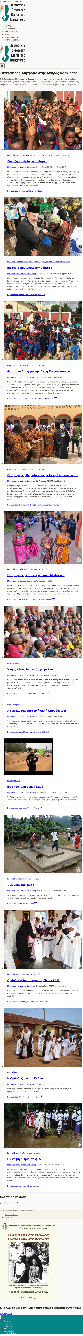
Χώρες (7, 34)
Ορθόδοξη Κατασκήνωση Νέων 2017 (33, 980)
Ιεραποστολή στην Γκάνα (25, 786)
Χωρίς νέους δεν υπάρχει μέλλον (31, 669)
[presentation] (43, 121)
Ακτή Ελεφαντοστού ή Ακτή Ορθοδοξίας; (36, 710)
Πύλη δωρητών (11, 37)
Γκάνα (10, 155)
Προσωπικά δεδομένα (11, 1215)
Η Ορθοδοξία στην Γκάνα (25, 1078)
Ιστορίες (37, 155)
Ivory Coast (11, 365)
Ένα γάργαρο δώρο (20, 885)
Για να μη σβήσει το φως (24, 1159)
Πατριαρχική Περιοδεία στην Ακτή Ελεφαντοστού (42, 475)
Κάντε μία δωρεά (12, 40)
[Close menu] (0, 1317)
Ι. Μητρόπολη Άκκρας (23, 155)
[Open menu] (2, 65)
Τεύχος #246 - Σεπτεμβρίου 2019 (56, 262)
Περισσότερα (24, 191)
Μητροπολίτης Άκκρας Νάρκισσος (21, 167)
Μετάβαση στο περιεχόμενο (11, 1)
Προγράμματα (11, 32)
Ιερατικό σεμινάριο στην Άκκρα (29, 267)
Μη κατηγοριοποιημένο (17, 663)
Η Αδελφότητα (11, 29)
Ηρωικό (17, 569)
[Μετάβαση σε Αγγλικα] (9, 26)
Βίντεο (10, 781)
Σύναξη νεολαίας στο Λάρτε (27, 161)
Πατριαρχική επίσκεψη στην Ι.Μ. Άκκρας (36, 575)
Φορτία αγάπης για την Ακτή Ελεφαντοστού (38, 371)
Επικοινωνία (8, 1217)
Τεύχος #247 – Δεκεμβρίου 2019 (55, 155)
